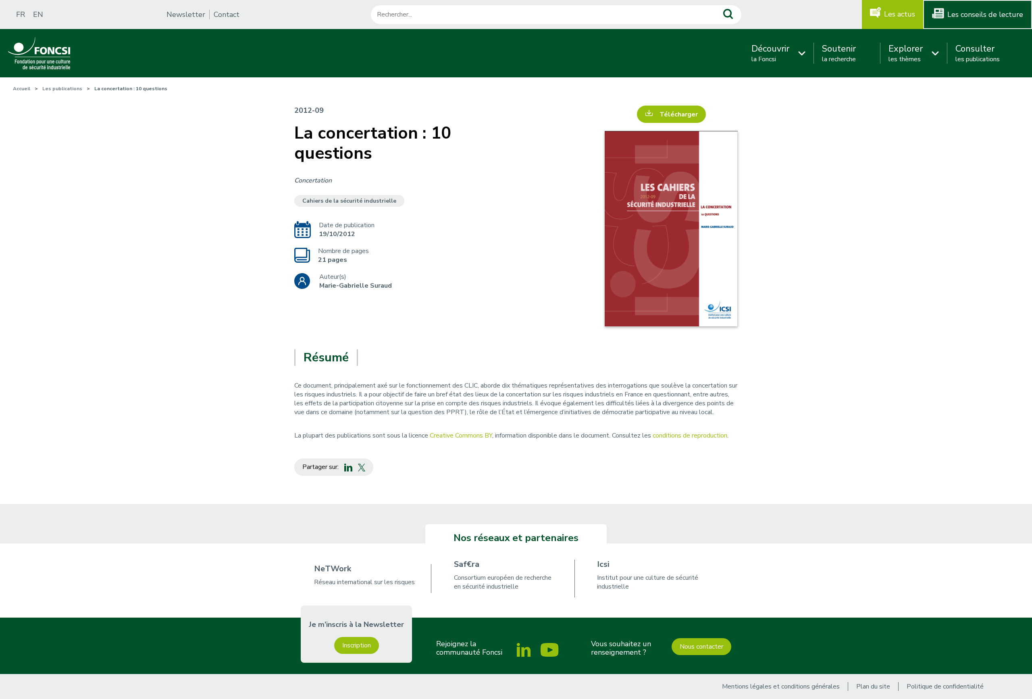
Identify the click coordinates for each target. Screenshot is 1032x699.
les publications (977, 53)
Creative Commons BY (461, 435)
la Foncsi (770, 53)
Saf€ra (466, 564)
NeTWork (332, 568)
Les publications (62, 88)
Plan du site (873, 686)
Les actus (899, 14)
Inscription (356, 645)
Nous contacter (701, 646)
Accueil (21, 88)
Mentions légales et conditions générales (781, 686)
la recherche (839, 53)
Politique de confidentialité (945, 686)
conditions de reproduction (690, 435)
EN (38, 14)
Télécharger (679, 114)
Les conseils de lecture (985, 14)
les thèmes (905, 53)
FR (20, 14)
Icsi (603, 564)
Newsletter (185, 14)
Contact (226, 14)
